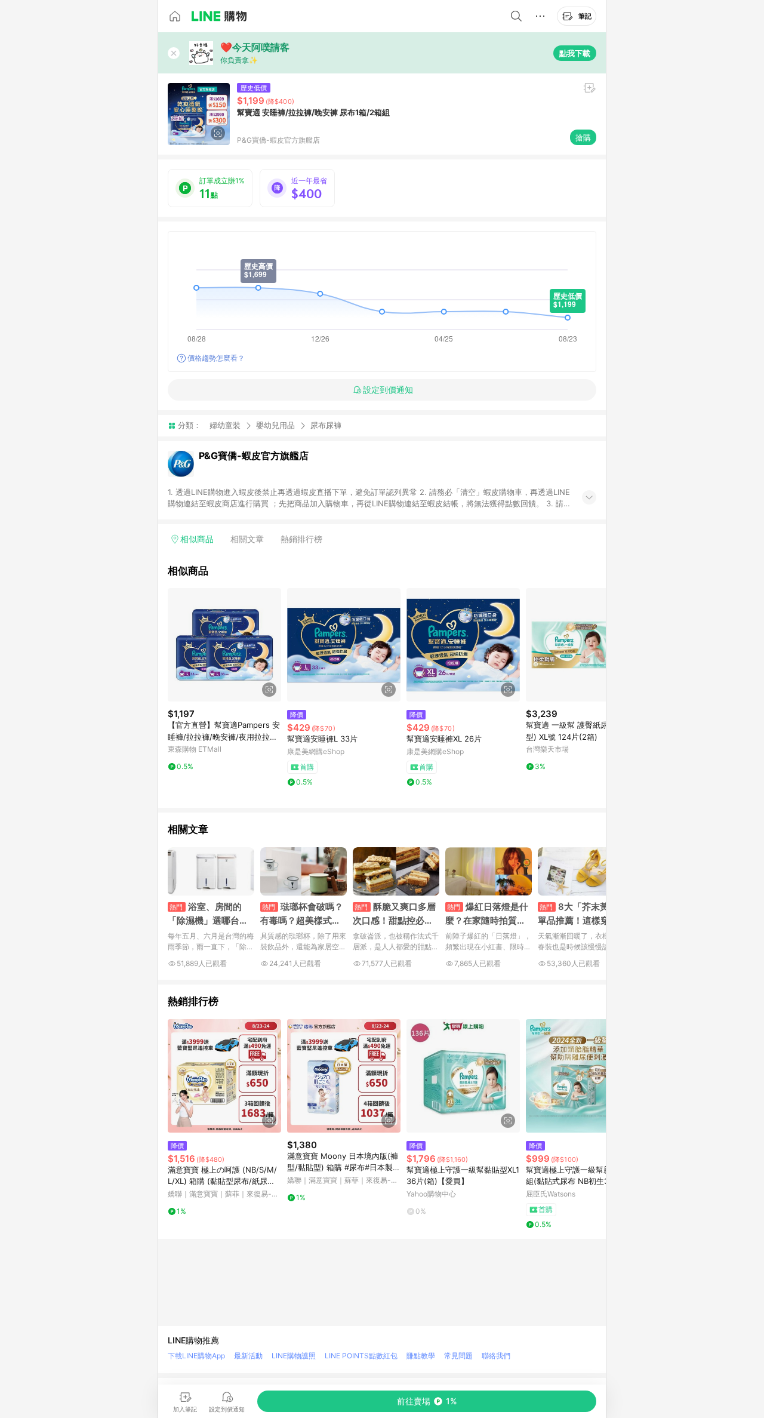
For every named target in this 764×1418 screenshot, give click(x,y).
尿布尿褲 (325, 425)
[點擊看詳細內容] (224, 645)
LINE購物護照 (294, 1355)
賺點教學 (420, 1355)
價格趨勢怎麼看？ (216, 357)
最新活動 (248, 1355)
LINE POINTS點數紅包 (361, 1355)
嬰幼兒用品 (275, 425)
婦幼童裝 (225, 425)
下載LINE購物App (196, 1355)
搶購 (583, 137)
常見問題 (458, 1355)
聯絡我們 (496, 1355)
